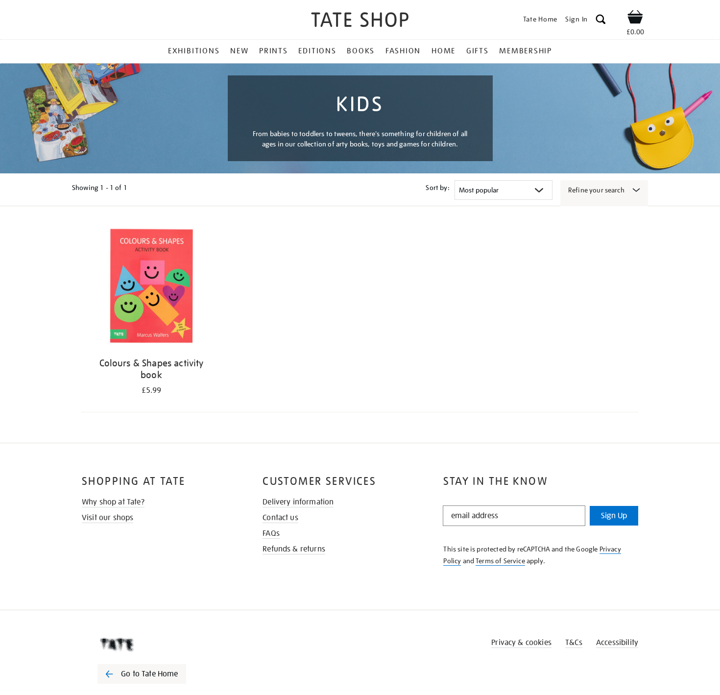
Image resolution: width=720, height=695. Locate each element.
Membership (525, 51)
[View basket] (635, 18)
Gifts (477, 51)
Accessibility (617, 642)
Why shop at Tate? (113, 502)
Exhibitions (193, 51)
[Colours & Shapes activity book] (151, 288)
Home (444, 51)
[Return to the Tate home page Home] (360, 21)
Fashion (403, 51)
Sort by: (437, 187)
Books (361, 51)
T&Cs (573, 642)
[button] (601, 20)
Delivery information (298, 502)
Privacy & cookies (521, 642)
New (239, 51)
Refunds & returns (294, 549)
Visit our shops (107, 518)
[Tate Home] (159, 644)
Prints (273, 51)
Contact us (280, 518)
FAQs (271, 533)
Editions (317, 51)
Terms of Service (500, 560)
